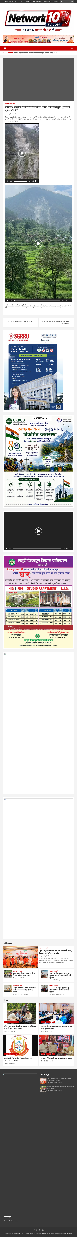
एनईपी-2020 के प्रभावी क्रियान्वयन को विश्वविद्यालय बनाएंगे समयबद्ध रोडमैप (24, 990)
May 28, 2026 (8, 1063)
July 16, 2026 (8, 1031)
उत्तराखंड (7, 103)
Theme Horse (46, 1233)
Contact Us (56, 1)
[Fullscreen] (36, 181)
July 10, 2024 (9, 114)
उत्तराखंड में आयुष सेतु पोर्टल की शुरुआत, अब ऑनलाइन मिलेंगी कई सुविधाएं (60, 975)
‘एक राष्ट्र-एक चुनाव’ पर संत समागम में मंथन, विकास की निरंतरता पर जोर (59, 1079)
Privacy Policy (37, 1)
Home (22, 1)
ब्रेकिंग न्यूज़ (8, 943)
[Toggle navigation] (5, 48)
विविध (6, 1000)
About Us (28, 1)
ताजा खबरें (12, 103)
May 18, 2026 (44, 1061)
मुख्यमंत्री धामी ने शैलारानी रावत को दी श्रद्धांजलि (20, 321)
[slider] (20, 181)
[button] (22, 153)
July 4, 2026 (44, 1031)
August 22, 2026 (54, 994)
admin (16, 114)
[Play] (8, 181)
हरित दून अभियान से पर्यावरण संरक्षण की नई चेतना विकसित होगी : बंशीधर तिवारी (20, 1027)
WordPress (68, 1233)
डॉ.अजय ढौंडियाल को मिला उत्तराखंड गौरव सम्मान (56, 1058)
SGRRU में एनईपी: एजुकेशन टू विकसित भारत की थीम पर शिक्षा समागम (59, 990)
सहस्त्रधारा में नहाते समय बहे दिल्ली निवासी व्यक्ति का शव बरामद (24, 974)
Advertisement (47, 1)
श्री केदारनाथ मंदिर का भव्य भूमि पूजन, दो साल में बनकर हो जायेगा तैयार (55, 322)
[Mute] (33, 181)
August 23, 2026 (44, 956)
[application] (22, 153)
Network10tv (19, 1233)
